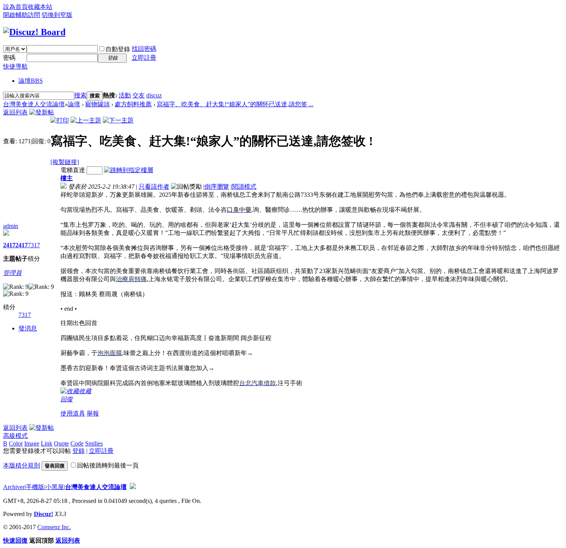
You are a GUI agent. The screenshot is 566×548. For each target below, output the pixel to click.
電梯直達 (72, 170)
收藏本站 (40, 6)
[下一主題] (118, 120)
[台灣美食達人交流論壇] (34, 32)
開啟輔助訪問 (21, 15)
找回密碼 (144, 48)
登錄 (78, 450)
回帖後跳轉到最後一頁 (108, 465)
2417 (9, 245)
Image (31, 443)
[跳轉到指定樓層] (128, 170)
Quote (61, 443)
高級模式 (15, 435)
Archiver (14, 487)
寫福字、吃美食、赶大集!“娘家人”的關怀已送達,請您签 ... (235, 104)
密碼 (9, 57)
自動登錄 (117, 49)
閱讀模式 (244, 186)
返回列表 (15, 112)
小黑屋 (54, 487)
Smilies (94, 443)
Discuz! (43, 514)
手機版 (35, 487)
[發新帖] (41, 112)
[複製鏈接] (64, 162)
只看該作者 (154, 186)
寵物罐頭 (97, 104)
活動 (125, 95)
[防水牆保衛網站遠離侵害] (133, 487)
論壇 (30, 80)
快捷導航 (15, 66)
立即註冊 (144, 57)
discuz (154, 95)
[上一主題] (85, 120)
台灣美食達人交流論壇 (34, 104)
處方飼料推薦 (133, 104)
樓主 (66, 178)
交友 (138, 95)
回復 (66, 399)
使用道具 (72, 413)
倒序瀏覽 (216, 186)
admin (10, 226)
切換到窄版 (57, 15)
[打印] (59, 120)
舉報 (93, 413)
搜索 (80, 95)
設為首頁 (15, 6)
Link (46, 443)
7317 (34, 245)
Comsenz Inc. (54, 527)
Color (16, 443)
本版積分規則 (21, 465)
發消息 (27, 328)
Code (77, 443)
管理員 (12, 273)
